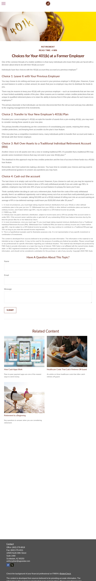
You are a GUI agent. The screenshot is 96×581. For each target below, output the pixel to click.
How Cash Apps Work (13, 369)
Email (6, 275)
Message (8, 289)
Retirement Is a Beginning (15, 416)
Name (6, 261)
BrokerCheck (65, 574)
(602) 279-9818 (18, 547)
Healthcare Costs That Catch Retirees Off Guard (67, 369)
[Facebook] (8, 565)
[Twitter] (12, 565)
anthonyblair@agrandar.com (18, 561)
